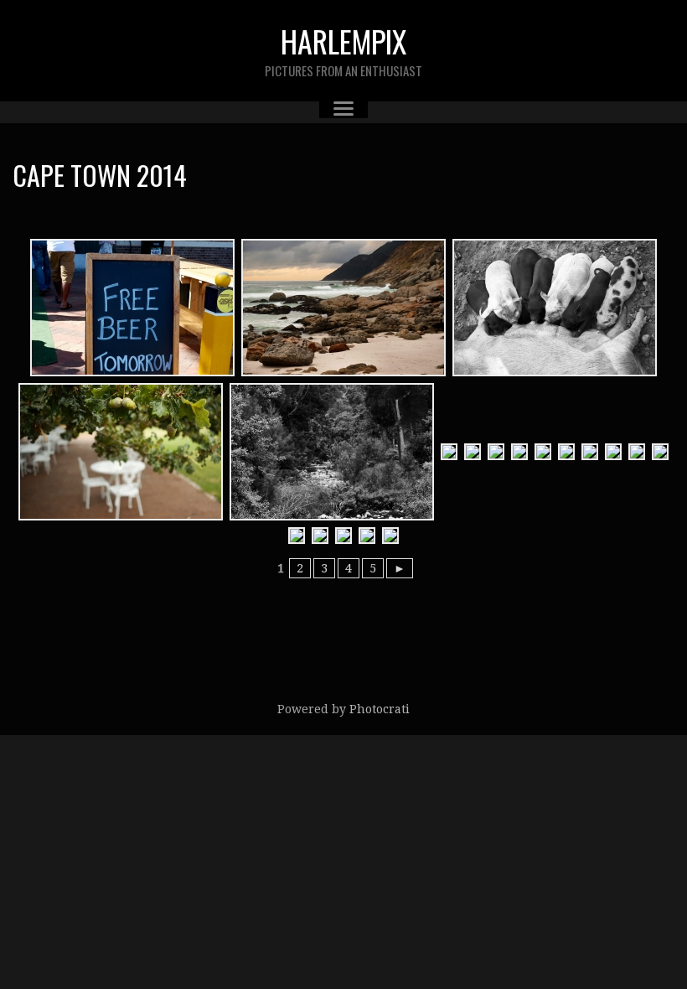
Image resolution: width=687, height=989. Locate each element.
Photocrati (379, 709)
